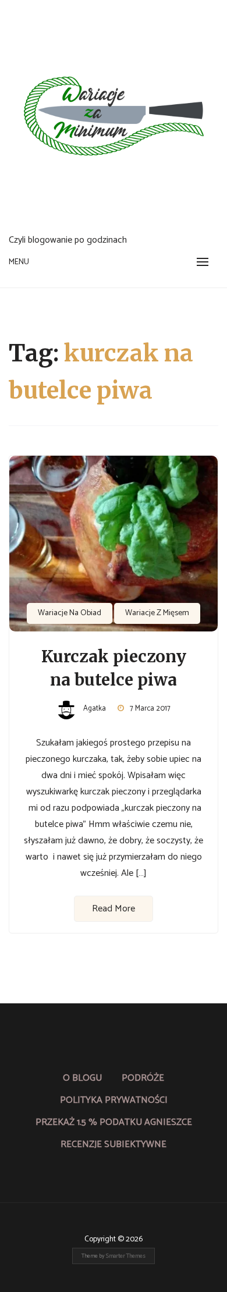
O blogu (82, 1078)
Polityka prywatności (114, 1100)
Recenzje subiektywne (113, 1144)
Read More (113, 909)
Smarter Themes (126, 1256)
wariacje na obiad (69, 613)
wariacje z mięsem (157, 613)
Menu (19, 262)
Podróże (143, 1078)
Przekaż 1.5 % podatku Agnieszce (114, 1122)
